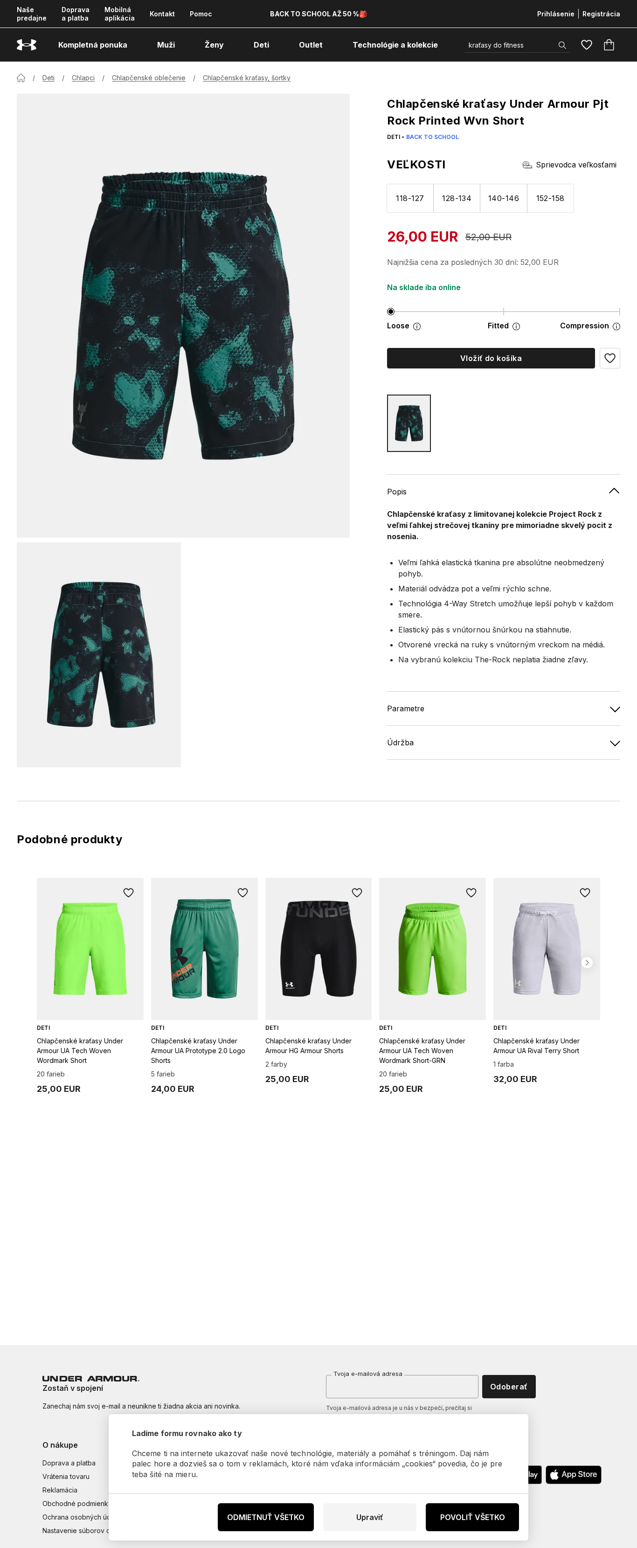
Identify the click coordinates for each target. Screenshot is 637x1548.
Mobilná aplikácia (119, 14)
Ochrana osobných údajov (83, 1517)
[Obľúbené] (586, 44)
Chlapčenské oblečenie (149, 78)
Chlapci (83, 78)
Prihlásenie (556, 14)
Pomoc (201, 14)
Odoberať (509, 1386)
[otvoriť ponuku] (135, 44)
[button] (610, 358)
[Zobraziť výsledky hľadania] (562, 45)
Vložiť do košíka (491, 358)
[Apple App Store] (574, 1474)
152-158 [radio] (550, 198)
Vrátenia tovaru (66, 1476)
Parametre (405, 708)
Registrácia (601, 14)
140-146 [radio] (503, 198)
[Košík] (609, 44)
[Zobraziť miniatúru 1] (99, 654)
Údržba (400, 742)
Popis (397, 491)
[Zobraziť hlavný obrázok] (183, 316)
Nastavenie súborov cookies (86, 1530)
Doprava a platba (76, 14)
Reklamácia (59, 1490)
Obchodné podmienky (77, 1503)
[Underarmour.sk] (26, 45)
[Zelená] (409, 423)
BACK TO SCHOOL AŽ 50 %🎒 (318, 14)
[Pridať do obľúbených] (128, 892)
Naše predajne (32, 14)
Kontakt (162, 14)
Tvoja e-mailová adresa (367, 1373)
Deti (48, 78)
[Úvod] (21, 78)
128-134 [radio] (456, 198)
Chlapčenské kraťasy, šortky (247, 78)
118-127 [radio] (410, 198)
